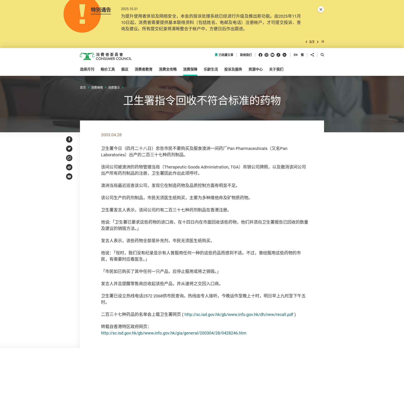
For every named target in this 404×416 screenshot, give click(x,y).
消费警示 (114, 87)
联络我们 (246, 55)
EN (296, 55)
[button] (306, 41)
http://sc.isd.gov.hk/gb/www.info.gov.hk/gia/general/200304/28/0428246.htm (173, 333)
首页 (83, 87)
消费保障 (97, 87)
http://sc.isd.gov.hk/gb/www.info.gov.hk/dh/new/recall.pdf (239, 314)
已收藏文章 (226, 55)
